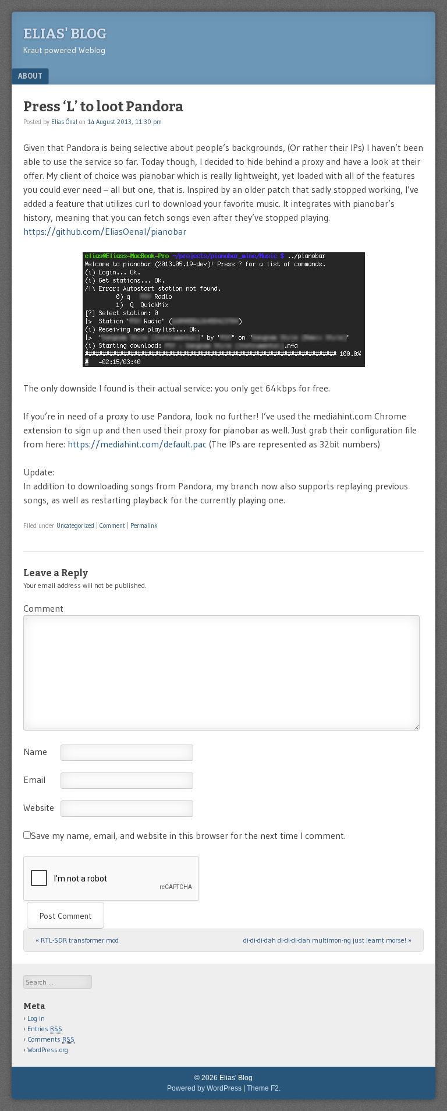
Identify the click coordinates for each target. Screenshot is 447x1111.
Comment (112, 525)
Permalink (144, 525)
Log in (36, 1018)
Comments (50, 1039)
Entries (44, 1028)
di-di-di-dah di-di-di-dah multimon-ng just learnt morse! (327, 940)
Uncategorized (75, 525)
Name (35, 751)
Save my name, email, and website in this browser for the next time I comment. (188, 835)
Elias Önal (64, 122)
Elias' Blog (65, 34)
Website (38, 807)
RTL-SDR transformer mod (77, 940)
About (30, 75)
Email (34, 779)
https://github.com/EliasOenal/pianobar (104, 231)
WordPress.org (47, 1049)
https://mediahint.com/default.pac (137, 444)
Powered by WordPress (204, 1088)
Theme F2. (264, 1088)
